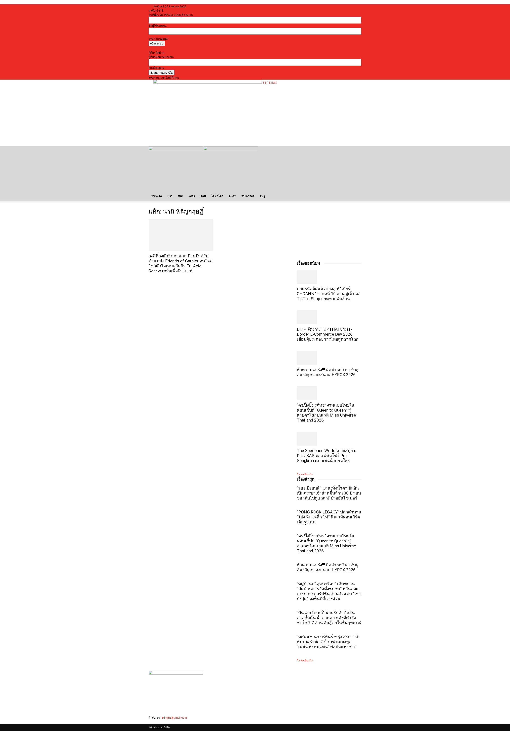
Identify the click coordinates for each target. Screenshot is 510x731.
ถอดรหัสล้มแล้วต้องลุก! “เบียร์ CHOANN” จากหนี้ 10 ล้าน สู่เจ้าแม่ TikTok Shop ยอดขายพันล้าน (328, 293)
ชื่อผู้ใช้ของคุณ (158, 26)
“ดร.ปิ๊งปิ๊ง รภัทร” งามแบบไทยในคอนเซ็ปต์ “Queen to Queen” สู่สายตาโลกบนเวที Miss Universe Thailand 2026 (326, 413)
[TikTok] (156, 721)
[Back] (201, 6)
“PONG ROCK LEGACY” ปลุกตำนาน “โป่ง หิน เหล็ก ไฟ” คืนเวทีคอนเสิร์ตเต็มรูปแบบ (329, 517)
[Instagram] (153, 721)
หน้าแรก (156, 196)
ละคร (232, 196)
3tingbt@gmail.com (174, 717)
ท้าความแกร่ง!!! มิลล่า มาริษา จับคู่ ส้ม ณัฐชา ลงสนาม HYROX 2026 (328, 372)
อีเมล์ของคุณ (156, 68)
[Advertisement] (225, 131)
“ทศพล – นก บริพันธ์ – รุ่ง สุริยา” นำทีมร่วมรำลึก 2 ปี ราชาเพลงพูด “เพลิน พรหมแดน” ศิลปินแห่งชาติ (328, 641)
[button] (356, 151)
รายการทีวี (247, 196)
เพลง (192, 196)
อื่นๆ (262, 196)
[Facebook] (150, 721)
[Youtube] (162, 721)
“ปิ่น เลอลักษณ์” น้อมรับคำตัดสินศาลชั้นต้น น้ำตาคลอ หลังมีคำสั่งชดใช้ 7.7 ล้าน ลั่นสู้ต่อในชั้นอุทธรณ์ (329, 617)
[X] (159, 721)
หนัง (180, 196)
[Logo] (176, 149)
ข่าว (170, 196)
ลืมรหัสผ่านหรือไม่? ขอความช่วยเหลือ (171, 48)
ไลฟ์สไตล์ (217, 196)
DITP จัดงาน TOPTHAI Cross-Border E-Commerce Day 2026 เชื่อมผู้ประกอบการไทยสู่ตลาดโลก (328, 334)
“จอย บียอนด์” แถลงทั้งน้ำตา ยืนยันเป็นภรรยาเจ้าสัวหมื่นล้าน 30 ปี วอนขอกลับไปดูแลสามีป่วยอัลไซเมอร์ (329, 493)
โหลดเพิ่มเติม (305, 474)
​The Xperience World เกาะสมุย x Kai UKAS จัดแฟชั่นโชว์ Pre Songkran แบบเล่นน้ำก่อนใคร (326, 455)
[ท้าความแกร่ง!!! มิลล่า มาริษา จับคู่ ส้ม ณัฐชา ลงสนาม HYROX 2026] (329, 358)
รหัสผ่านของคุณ (158, 38)
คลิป (203, 196)
